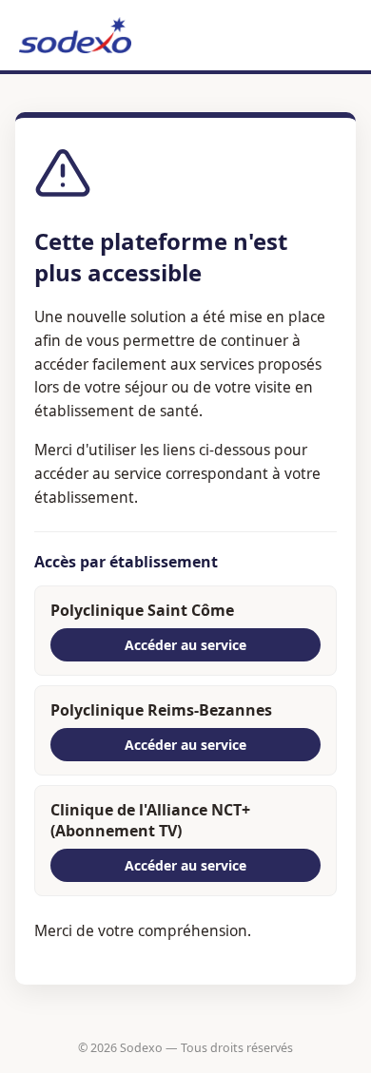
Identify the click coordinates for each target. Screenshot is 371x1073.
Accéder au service (185, 645)
